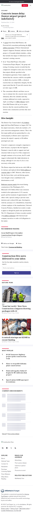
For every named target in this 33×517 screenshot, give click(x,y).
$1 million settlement (8, 216)
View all (4, 434)
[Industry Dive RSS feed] (15, 448)
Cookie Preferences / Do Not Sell (11, 510)
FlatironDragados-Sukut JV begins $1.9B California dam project (16, 373)
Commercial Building (15, 247)
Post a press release (13, 434)
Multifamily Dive (19, 478)
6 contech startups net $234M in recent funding (16, 338)
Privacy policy (5, 508)
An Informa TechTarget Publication (16, 1)
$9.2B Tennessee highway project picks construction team (16, 357)
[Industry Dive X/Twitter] (11, 448)
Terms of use (14, 508)
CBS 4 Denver (20, 102)
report (6, 43)
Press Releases (5, 474)
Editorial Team (5, 461)
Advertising (18, 460)
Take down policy (24, 508)
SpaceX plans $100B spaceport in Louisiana (17, 381)
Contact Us (4, 464)
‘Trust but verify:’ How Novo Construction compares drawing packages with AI (16, 308)
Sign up (25, 5)
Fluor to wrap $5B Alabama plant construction (16, 365)
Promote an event (20, 470)
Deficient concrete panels (9, 184)
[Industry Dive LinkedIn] (2, 448)
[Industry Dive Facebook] (7, 448)
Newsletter (4, 466)
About (3, 458)
